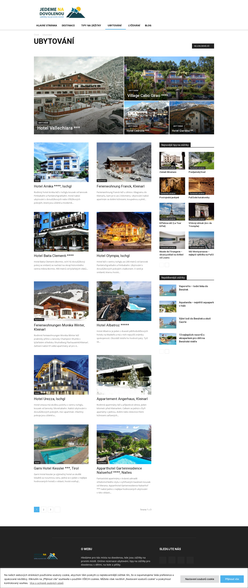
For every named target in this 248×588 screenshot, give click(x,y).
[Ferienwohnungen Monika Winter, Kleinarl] (61, 301)
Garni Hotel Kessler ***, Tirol (56, 468)
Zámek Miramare (167, 172)
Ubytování (115, 25)
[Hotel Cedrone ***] (146, 117)
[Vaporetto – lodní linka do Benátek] (167, 290)
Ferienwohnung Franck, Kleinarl (121, 186)
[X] (181, 560)
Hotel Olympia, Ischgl (113, 256)
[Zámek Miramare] (172, 160)
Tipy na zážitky (91, 25)
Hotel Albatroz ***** (113, 325)
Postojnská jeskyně (169, 197)
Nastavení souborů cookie (199, 579)
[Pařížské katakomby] (201, 186)
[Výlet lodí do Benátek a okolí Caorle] (167, 323)
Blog (148, 25)
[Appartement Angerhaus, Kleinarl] (124, 375)
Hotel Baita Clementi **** (54, 256)
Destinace (68, 25)
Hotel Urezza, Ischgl (49, 399)
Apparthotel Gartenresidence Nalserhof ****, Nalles (119, 470)
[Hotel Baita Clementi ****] (61, 232)
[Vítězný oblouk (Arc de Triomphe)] (201, 211)
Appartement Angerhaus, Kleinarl (122, 399)
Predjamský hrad (197, 172)
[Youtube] (190, 560)
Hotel (62, 49)
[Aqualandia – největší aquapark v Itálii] (167, 306)
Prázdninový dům (87, 49)
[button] (210, 25)
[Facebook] (162, 560)
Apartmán (52, 49)
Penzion (72, 49)
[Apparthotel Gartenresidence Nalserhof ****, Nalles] (124, 444)
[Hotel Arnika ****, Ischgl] (61, 162)
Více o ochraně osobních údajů (46, 583)
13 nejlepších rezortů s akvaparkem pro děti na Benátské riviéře (192, 338)
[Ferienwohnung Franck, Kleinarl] (124, 162)
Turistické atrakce (167, 168)
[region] (124, 578)
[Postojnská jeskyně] (172, 186)
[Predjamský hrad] (201, 160)
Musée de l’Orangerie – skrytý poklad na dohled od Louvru (171, 254)
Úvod (36, 34)
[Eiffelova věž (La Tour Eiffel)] (172, 211)
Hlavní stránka (46, 25)
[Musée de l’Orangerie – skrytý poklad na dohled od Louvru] (172, 240)
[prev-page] (161, 265)
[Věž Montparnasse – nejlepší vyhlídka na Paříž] (201, 240)
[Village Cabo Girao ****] (169, 78)
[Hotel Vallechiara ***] (79, 95)
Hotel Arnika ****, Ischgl (53, 186)
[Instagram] (172, 560)
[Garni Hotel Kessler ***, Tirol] (61, 444)
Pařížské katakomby (199, 197)
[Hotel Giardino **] (191, 117)
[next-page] (57, 509)
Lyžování (134, 25)
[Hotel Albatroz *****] (124, 301)
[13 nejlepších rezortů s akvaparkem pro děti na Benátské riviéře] (167, 339)
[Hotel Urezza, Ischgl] (61, 375)
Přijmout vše (232, 579)
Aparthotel (40, 49)
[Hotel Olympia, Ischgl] (124, 232)
